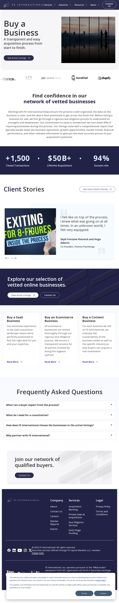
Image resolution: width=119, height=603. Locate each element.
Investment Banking (75, 508)
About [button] (53, 506)
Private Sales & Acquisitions (77, 516)
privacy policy (101, 580)
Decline (103, 593)
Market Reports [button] (54, 523)
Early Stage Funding (75, 532)
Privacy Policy (103, 506)
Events (54, 529)
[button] (50, 5)
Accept (84, 593)
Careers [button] (54, 516)
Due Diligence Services (76, 524)
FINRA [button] (35, 553)
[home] (24, 4)
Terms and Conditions (102, 513)
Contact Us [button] (56, 511)
